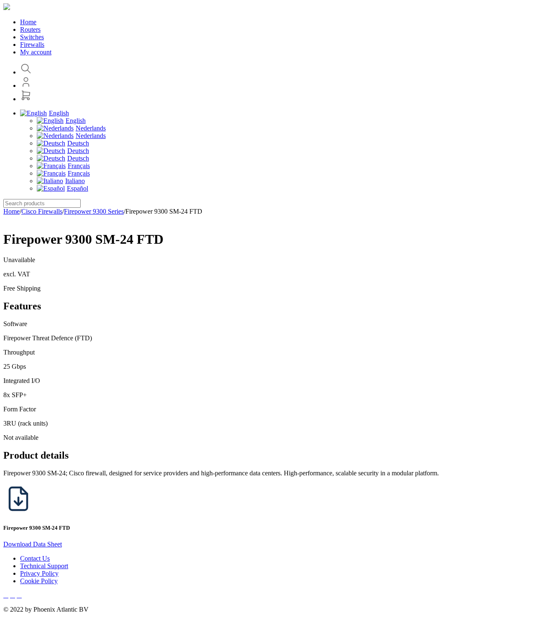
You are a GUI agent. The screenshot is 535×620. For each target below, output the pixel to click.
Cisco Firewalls (41, 211)
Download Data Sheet (32, 544)
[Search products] (26, 72)
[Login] (26, 85)
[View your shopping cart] (26, 98)
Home (11, 211)
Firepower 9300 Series (94, 211)
